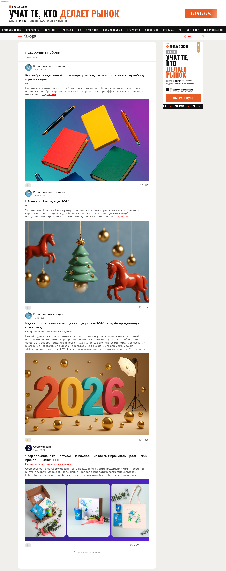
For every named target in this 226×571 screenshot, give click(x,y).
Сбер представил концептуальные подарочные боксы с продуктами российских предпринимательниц (86, 458)
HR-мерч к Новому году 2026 (47, 201)
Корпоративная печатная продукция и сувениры (49, 331)
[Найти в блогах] (203, 36)
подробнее (49, 94)
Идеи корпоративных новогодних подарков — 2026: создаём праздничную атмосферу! (82, 325)
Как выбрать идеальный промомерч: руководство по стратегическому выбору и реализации (84, 77)
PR (26, 83)
